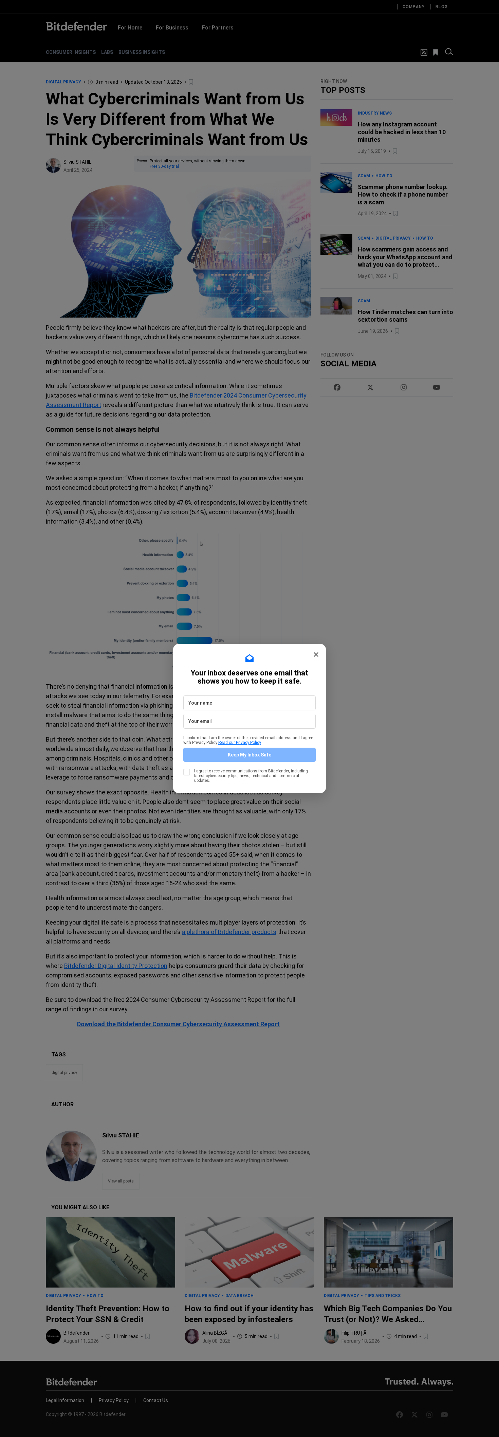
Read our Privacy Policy (239, 742)
